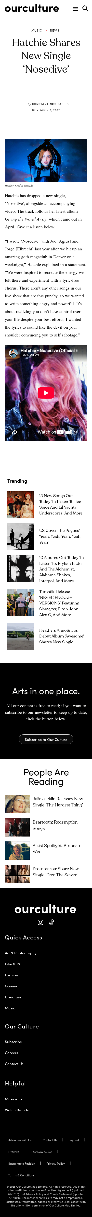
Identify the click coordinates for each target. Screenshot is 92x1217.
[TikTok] (51, 922)
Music (36, 30)
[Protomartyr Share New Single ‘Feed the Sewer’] (17, 874)
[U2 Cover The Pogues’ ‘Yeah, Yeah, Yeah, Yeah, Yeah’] (20, 536)
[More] (76, 92)
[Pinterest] (42, 92)
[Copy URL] (65, 92)
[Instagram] (40, 922)
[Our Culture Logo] (32, 8)
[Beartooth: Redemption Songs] (17, 827)
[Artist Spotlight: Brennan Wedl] (17, 850)
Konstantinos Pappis (50, 104)
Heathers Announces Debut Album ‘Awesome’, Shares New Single (61, 636)
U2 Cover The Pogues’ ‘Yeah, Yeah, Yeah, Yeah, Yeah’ (60, 537)
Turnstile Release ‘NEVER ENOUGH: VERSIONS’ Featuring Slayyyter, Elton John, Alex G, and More (59, 603)
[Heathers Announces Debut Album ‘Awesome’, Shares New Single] (20, 636)
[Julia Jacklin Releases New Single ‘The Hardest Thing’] (17, 804)
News (54, 30)
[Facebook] (31, 92)
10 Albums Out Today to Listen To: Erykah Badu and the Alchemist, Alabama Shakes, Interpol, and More (61, 569)
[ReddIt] (53, 92)
